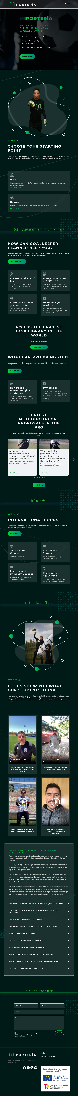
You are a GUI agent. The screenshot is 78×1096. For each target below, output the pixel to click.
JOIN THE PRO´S (16, 188)
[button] (34, 477)
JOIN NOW (39, 485)
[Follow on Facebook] (28, 1067)
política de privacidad (20, 1036)
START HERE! (27, 56)
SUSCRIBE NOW (39, 347)
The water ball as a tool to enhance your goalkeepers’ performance (53, 455)
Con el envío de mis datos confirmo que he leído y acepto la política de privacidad (26, 1035)
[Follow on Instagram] (24, 1067)
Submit (59, 1032)
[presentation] (4, 459)
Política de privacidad (48, 1056)
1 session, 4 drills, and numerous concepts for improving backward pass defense (22, 455)
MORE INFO (14, 371)
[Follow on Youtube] (35, 1067)
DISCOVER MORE (17, 261)
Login (43, 1053)
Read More (14, 473)
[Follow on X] (31, 1067)
